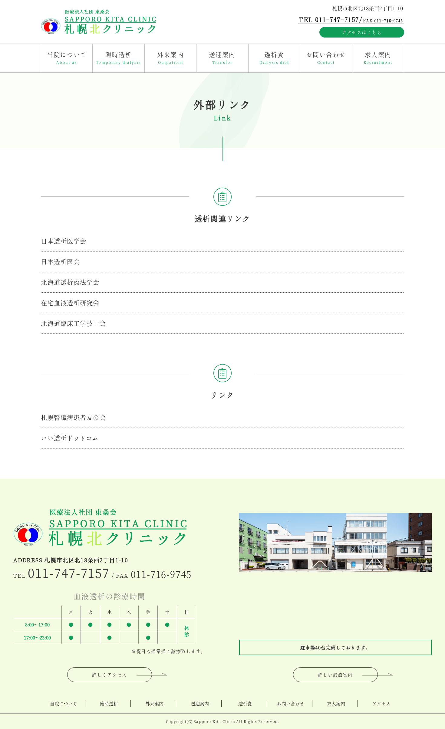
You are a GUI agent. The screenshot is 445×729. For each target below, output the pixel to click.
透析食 (245, 703)
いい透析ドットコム (70, 438)
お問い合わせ (290, 703)
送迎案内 (200, 703)
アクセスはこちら (362, 32)
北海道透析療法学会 (70, 282)
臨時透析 (109, 703)
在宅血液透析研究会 (70, 302)
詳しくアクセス (109, 675)
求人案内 (336, 703)
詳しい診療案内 (335, 675)
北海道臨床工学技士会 (73, 323)
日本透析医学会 (64, 241)
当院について (63, 703)
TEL (61, 575)
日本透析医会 (60, 261)
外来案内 (154, 703)
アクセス (381, 703)
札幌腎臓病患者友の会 (73, 417)
